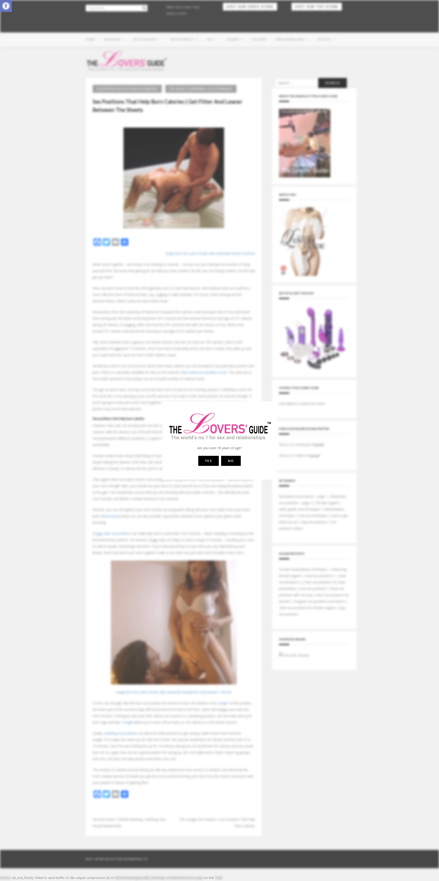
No (231, 461)
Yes (208, 461)
